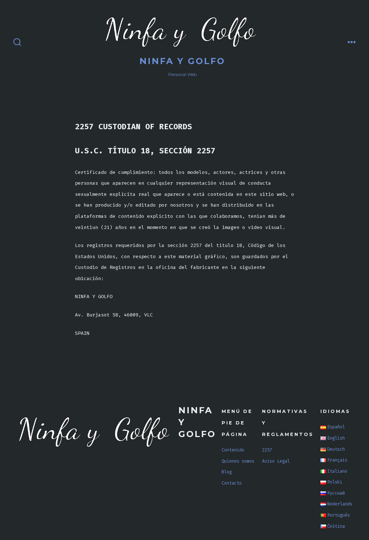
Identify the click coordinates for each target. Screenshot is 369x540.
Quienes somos (238, 461)
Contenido (233, 450)
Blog (227, 472)
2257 (267, 450)
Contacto (232, 483)
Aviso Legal (276, 461)
